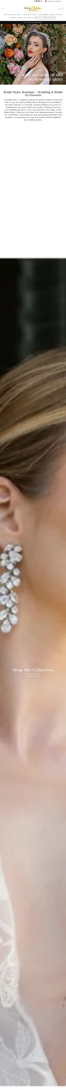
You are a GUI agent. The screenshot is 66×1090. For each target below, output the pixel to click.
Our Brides (43, 14)
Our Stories (56, 14)
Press (13, 17)
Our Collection (12, 14)
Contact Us (29, 17)
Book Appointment (45, 17)
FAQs (19, 17)
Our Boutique (30, 14)
